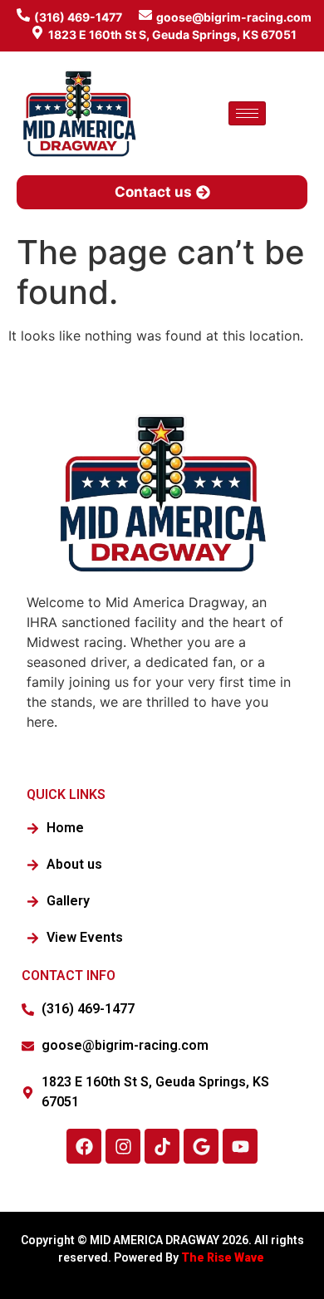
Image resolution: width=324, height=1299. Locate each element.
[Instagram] (123, 1146)
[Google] (201, 1146)
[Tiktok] (162, 1146)
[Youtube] (240, 1146)
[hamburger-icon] (247, 113)
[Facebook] (83, 1146)
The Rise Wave (224, 1257)
